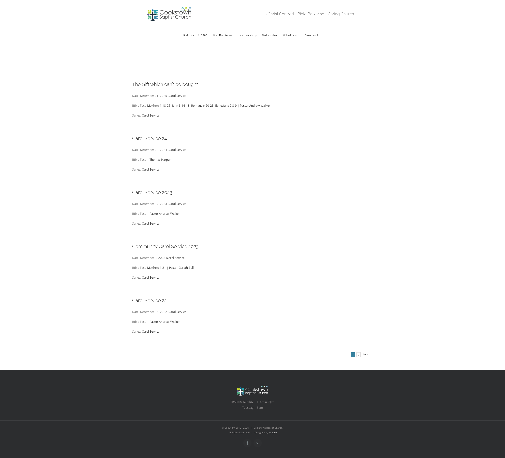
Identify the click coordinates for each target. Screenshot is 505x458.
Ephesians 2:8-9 (226, 105)
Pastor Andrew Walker (255, 105)
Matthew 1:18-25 (158, 105)
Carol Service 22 (149, 300)
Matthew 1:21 (156, 268)
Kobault (273, 432)
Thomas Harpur (160, 159)
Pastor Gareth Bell (181, 268)
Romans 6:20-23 (202, 105)
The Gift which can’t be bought (165, 84)
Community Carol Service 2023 (165, 246)
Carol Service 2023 (152, 192)
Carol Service (177, 96)
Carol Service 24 (149, 138)
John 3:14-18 (181, 105)
